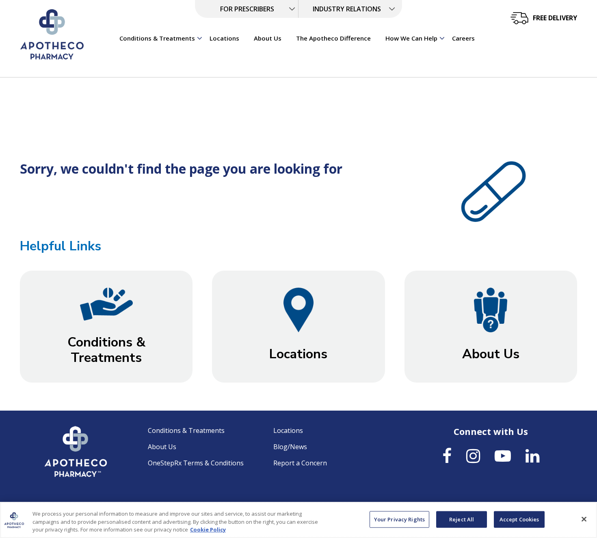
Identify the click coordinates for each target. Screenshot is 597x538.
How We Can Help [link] (411, 38)
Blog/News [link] (290, 446)
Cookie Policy (208, 529)
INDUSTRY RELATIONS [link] (347, 8)
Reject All (461, 519)
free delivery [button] (555, 17)
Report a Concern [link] (300, 462)
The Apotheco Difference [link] (333, 38)
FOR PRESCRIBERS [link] (247, 8)
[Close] (584, 519)
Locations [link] (224, 38)
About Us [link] (267, 38)
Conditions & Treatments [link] (157, 38)
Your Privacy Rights (399, 519)
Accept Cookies (519, 519)
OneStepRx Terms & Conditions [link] (196, 462)
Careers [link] (463, 38)
